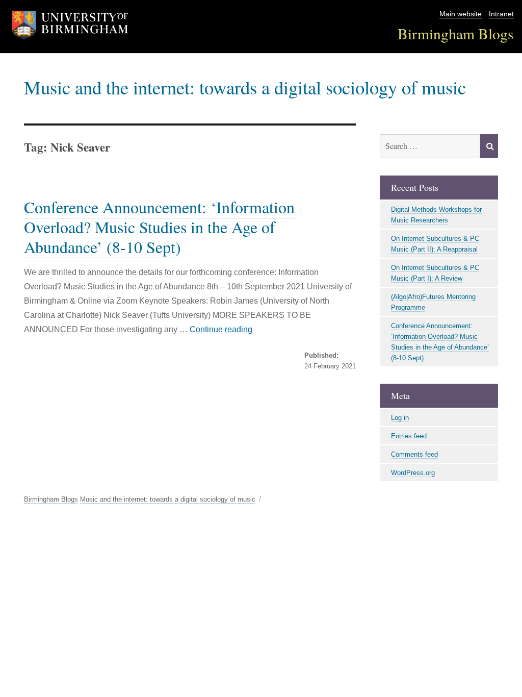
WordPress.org (413, 473)
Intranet (501, 14)
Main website (460, 14)
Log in (400, 417)
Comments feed (414, 454)
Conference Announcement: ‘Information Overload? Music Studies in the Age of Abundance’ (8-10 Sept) (159, 227)
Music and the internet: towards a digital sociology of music (245, 86)
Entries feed (409, 436)
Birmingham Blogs (456, 33)
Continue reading (221, 329)
